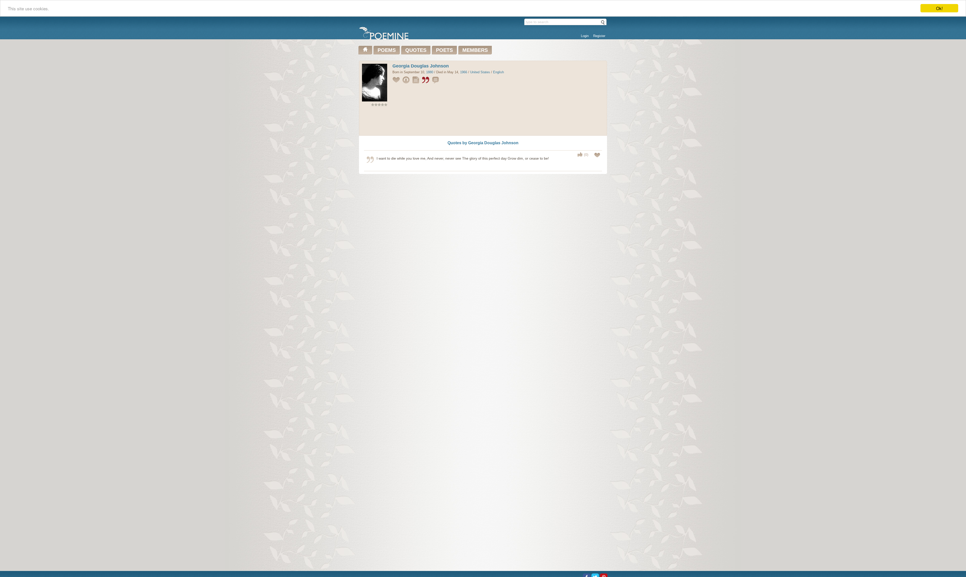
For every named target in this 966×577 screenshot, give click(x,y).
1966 (463, 72)
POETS (444, 50)
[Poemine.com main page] (365, 50)
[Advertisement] (483, 122)
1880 (429, 72)
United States (480, 72)
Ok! (939, 8)
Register (599, 36)
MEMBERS (475, 50)
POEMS (387, 50)
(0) (586, 155)
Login (585, 36)
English (498, 72)
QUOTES (415, 50)
